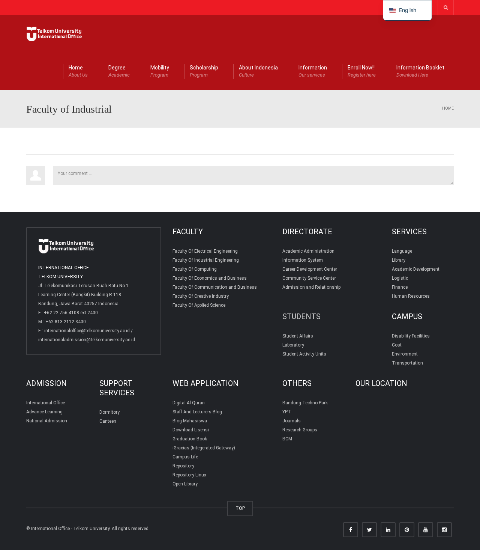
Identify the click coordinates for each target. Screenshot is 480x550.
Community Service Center (309, 278)
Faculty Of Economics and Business (209, 278)
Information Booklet (420, 71)
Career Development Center (309, 269)
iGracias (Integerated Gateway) (203, 448)
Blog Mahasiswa (189, 420)
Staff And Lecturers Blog (197, 411)
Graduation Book (189, 439)
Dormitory (109, 412)
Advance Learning (44, 411)
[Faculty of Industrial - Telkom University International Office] (54, 33)
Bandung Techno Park (305, 402)
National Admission (46, 420)
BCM (287, 439)
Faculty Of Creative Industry (200, 296)
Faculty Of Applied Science (198, 305)
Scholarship (204, 71)
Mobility (159, 71)
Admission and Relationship (311, 287)
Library (398, 260)
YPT (286, 411)
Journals (291, 420)
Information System (302, 260)
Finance (400, 287)
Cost (397, 345)
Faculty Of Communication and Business (214, 287)
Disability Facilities (411, 336)
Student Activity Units (304, 354)
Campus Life (185, 457)
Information (312, 71)
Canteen (107, 421)
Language (402, 251)
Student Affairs (297, 336)
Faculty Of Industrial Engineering (205, 260)
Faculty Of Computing (194, 269)
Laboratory (293, 345)
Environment (405, 354)
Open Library (185, 484)
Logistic (400, 278)
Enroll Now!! (362, 71)
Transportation (407, 363)
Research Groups (299, 429)
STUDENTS (301, 316)
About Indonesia (258, 71)
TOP (240, 508)
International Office (45, 402)
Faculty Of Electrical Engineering (205, 251)
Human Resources (411, 296)
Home (78, 71)
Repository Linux (189, 475)
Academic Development (416, 269)
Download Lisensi (190, 429)
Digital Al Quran (188, 402)
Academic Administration (308, 251)
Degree (119, 71)
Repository (183, 466)
